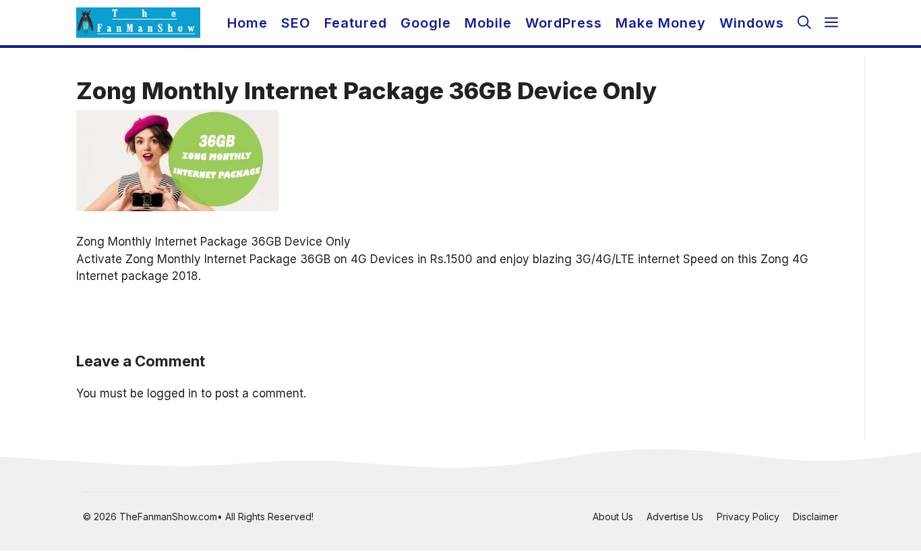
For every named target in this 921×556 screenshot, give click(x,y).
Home (247, 23)
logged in (172, 393)
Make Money (661, 23)
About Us (613, 516)
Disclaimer (815, 516)
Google (425, 23)
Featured (355, 23)
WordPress (563, 23)
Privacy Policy (748, 516)
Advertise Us (675, 516)
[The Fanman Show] (138, 23)
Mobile (488, 23)
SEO (296, 23)
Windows (751, 23)
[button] (804, 23)
